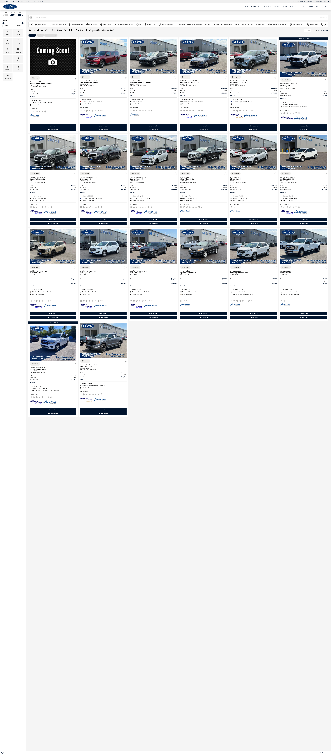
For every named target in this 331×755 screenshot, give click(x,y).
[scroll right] (325, 24)
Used (20, 12)
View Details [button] (53, 126)
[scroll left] (31, 24)
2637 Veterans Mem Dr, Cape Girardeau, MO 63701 (310, 1)
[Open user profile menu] (328, 2)
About (318, 7)
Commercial (255, 7)
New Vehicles (244, 7)
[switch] (5, 14)
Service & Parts (295, 7)
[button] (326, 6)
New (6, 12)
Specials (276, 7)
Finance (284, 7)
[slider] (3, 23)
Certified (13, 12)
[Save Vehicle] (75, 78)
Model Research (307, 7)
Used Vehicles (266, 7)
